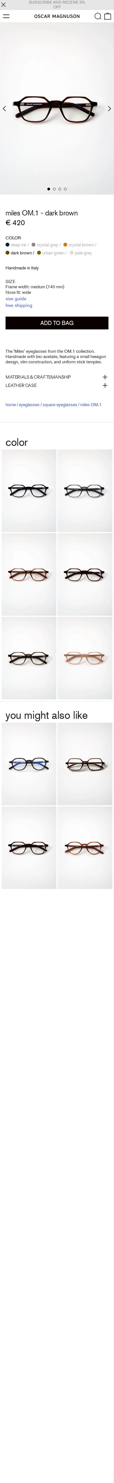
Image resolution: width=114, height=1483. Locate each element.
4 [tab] (65, 189)
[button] (98, 16)
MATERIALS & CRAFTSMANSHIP (38, 377)
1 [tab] (48, 189)
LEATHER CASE (21, 385)
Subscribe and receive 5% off (57, 4)
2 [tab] (54, 189)
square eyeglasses (60, 404)
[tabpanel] (57, 109)
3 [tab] (59, 189)
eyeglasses (29, 404)
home (11, 404)
